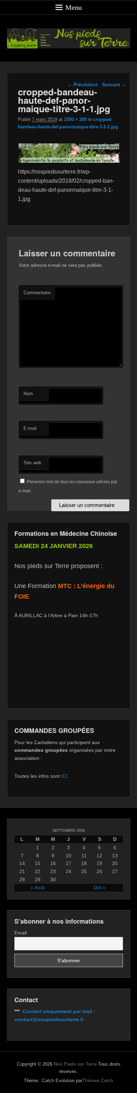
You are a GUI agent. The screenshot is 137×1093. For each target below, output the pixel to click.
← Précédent (82, 84)
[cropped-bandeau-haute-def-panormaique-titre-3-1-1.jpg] (70, 163)
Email (20, 933)
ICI (64, 776)
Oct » (99, 887)
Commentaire (37, 292)
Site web (32, 462)
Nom (28, 393)
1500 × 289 (75, 119)
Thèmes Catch (97, 1080)
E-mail (30, 428)
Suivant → (114, 84)
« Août (38, 887)
